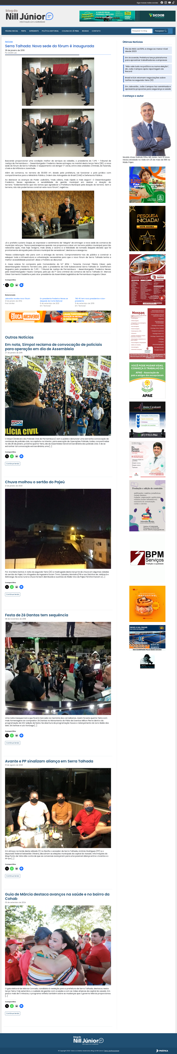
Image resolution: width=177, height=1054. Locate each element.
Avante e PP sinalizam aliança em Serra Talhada (49, 761)
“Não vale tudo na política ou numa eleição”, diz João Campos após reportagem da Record (147, 69)
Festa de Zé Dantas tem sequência (36, 615)
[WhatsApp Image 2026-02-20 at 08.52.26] (147, 228)
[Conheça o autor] (147, 128)
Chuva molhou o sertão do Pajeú (35, 482)
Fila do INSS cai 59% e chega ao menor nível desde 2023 (146, 50)
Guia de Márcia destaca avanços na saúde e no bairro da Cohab (57, 896)
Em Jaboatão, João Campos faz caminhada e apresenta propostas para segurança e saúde (148, 87)
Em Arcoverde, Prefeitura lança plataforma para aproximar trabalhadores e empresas (146, 59)
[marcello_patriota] (147, 661)
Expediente (34, 31)
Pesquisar (159, 30)
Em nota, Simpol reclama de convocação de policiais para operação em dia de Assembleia (53, 346)
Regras (85, 31)
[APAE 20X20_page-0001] (147, 380)
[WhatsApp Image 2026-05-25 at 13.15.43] (147, 279)
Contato (96, 31)
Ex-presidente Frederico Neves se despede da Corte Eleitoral (54, 299)
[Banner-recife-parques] (147, 184)
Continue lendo (12, 463)
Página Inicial (11, 31)
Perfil (23, 31)
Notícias (9, 41)
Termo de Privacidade (111, 1051)
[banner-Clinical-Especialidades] (147, 333)
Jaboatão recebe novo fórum (17, 298)
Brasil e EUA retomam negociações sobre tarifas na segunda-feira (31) (145, 79)
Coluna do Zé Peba (70, 31)
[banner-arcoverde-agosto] (58, 316)
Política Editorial (50, 31)
